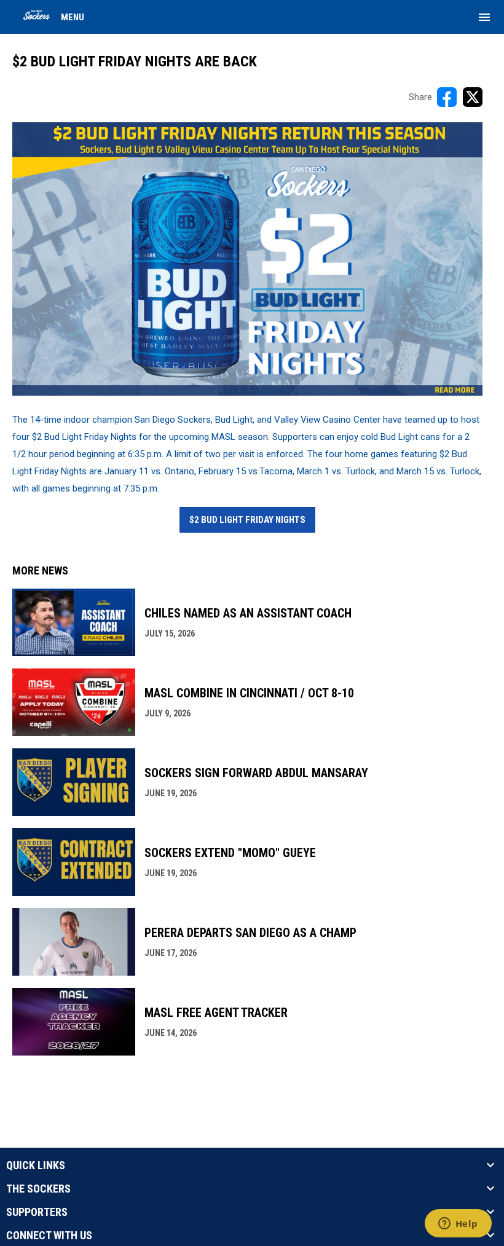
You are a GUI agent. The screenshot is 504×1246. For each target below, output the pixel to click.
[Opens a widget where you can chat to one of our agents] (458, 1224)
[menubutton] (484, 17)
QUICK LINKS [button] (35, 1165)
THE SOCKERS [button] (38, 1188)
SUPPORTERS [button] (37, 1212)
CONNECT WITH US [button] (49, 1235)
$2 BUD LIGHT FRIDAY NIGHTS (247, 519)
